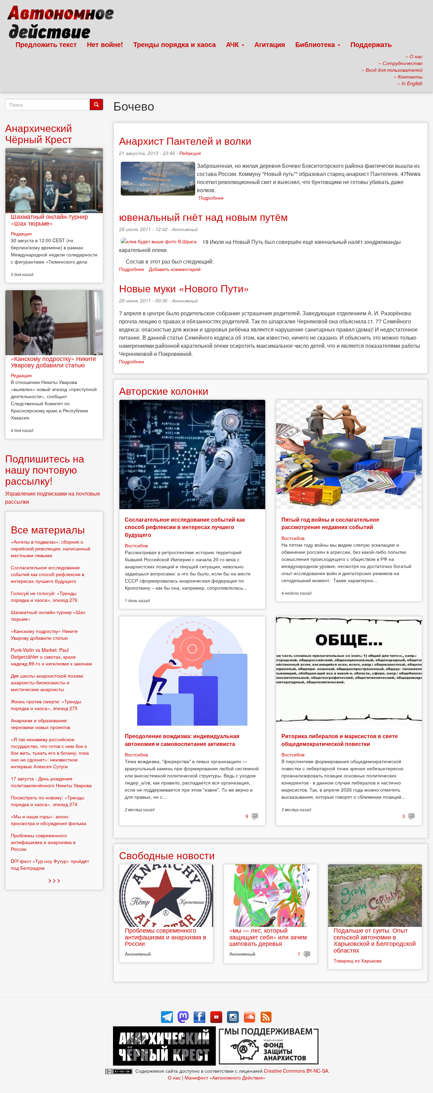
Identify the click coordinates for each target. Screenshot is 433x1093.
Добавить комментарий (175, 269)
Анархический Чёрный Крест (38, 133)
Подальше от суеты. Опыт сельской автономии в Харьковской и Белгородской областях (375, 940)
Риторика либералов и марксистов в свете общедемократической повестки (339, 739)
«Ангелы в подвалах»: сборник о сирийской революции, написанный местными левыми (50, 548)
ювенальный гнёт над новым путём (203, 216)
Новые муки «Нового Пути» (184, 288)
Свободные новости (167, 855)
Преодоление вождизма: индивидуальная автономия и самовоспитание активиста (182, 739)
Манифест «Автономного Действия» (225, 1077)
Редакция (190, 153)
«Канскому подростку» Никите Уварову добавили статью (53, 361)
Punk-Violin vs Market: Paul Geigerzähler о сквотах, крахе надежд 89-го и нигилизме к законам (51, 656)
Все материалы (48, 529)
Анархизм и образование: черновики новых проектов (40, 723)
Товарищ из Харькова (358, 960)
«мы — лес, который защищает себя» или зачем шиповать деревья (268, 937)
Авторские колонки (163, 390)
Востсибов (136, 545)
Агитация (269, 44)
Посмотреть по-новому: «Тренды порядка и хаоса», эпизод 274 (47, 800)
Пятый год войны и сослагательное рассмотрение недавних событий (330, 523)
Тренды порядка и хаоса (174, 44)
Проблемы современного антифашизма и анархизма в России (165, 937)
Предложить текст (46, 44)
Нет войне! (105, 44)
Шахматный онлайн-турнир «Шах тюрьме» (49, 219)
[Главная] (63, 23)
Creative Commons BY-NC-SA (296, 1070)
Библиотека (316, 44)
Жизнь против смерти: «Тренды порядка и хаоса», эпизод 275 (46, 704)
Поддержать (371, 44)
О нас (174, 1077)
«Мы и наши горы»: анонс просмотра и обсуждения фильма (48, 819)
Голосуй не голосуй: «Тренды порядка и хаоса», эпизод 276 (44, 596)
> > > (54, 880)
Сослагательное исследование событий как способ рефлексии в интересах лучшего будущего (185, 527)
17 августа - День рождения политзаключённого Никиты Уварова (51, 782)
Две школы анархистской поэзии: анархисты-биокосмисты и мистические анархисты (47, 682)
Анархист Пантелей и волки (185, 140)
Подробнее (211, 197)
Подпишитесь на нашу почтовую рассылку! (44, 469)
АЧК (233, 44)
